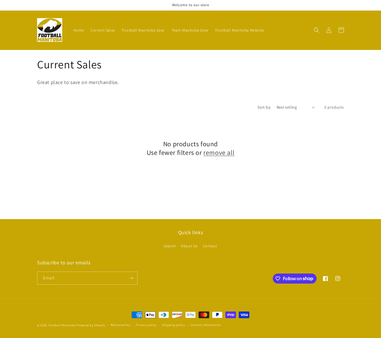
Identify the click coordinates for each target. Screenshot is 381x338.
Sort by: (264, 107)
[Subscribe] (131, 278)
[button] (316, 30)
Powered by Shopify (90, 325)
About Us (189, 245)
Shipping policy (173, 325)
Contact (210, 245)
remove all (218, 152)
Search (170, 245)
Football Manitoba (62, 325)
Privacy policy (146, 325)
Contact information (206, 325)
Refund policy (121, 325)
